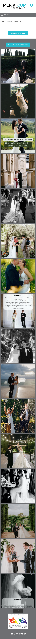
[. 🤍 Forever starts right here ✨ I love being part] (18, 486)
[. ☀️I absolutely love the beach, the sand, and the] (18, 381)
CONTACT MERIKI (18, 33)
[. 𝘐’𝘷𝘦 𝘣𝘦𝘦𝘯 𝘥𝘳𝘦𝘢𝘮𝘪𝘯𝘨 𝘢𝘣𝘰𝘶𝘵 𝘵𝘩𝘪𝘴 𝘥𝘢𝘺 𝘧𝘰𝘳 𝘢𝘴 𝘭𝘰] (18, 206)
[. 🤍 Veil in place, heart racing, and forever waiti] (18, 101)
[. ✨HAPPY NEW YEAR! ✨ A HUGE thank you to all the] (18, 416)
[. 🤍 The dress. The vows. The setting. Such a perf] (18, 66)
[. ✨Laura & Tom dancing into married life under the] (18, 451)
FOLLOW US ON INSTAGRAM (18, 44)
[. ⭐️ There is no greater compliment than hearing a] (18, 591)
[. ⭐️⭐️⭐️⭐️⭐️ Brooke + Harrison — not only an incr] (18, 311)
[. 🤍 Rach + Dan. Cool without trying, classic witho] (18, 171)
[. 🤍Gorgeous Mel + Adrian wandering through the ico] (18, 521)
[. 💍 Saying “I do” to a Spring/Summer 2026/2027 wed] (18, 556)
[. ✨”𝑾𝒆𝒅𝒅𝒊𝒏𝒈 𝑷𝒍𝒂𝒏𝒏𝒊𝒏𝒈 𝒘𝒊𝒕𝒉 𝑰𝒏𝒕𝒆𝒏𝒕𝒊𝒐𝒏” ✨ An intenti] (18, 136)
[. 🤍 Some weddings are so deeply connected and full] (18, 241)
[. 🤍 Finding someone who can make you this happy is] (18, 346)
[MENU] (2, 15)
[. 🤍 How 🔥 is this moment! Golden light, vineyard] (18, 276)
